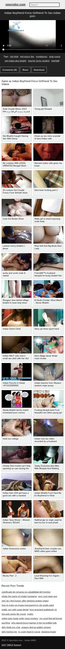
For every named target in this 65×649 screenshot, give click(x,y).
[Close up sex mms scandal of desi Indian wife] (48, 125)
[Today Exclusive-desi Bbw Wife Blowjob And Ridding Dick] (48, 455)
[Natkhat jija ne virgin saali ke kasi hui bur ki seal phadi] (48, 509)
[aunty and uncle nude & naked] (17, 262)
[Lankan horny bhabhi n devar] (17, 235)
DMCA (10, 645)
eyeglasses (41, 56)
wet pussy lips (27, 56)
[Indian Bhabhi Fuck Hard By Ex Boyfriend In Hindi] (48, 482)
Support (17, 645)
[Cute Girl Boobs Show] (17, 207)
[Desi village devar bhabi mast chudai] (48, 345)
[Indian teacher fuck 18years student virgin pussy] (48, 372)
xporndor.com (15, 4)
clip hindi (14, 56)
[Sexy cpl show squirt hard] (48, 317)
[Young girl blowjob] (48, 98)
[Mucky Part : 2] (17, 564)
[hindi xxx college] (17, 427)
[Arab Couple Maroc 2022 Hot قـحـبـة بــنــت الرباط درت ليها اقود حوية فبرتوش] (17, 98)
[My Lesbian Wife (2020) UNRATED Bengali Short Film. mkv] (17, 152)
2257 (4, 645)
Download (39, 70)
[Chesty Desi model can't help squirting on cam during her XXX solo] (17, 455)
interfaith (55, 60)
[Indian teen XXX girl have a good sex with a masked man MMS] (17, 482)
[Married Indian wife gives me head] (48, 152)
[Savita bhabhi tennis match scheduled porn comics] (17, 399)
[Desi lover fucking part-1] (48, 179)
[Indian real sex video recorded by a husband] (48, 427)
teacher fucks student (38, 60)
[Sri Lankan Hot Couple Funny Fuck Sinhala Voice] (17, 179)
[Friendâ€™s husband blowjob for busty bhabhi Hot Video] (48, 262)
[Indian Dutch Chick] (17, 317)
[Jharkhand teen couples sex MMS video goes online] (48, 537)
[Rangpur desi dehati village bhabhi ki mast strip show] (17, 289)
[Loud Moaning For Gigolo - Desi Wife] (48, 564)
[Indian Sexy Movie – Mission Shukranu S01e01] (17, 509)
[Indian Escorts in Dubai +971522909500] (17, 372)
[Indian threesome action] (17, 537)
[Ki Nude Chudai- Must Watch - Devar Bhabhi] (48, 289)
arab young (54, 56)
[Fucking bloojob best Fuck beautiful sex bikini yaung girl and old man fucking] (48, 399)
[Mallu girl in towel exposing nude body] (48, 207)
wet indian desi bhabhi (15, 60)
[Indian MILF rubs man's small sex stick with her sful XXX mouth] (17, 345)
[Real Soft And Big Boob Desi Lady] (48, 235)
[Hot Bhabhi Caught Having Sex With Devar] (17, 125)
